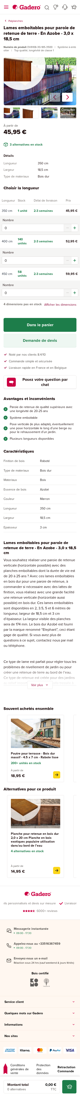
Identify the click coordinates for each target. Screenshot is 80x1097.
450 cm (7, 274)
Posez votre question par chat (45, 382)
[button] (47, 7)
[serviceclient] (65, 7)
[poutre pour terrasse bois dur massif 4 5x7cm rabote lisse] (56, 774)
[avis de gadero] (5, 1069)
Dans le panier (40, 325)
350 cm (7, 211)
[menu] (6, 7)
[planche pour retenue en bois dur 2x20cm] (56, 870)
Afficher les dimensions (60, 304)
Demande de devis (40, 340)
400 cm (7, 241)
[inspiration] (56, 7)
